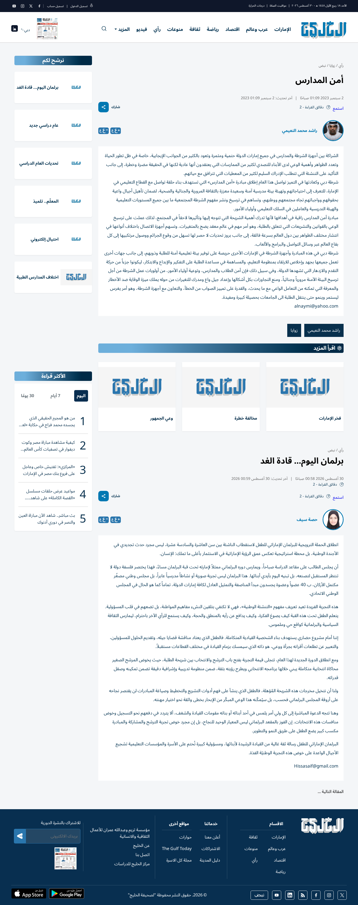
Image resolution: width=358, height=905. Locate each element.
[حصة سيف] (333, 519)
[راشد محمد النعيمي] (333, 130)
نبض (322, 65)
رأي (157, 29)
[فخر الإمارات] (305, 387)
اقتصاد (232, 29)
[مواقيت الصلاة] (14, 30)
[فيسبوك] (39, 6)
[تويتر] (31, 6)
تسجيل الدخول (79, 6)
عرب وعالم (257, 29)
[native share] (103, 107)
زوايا (332, 65)
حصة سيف (307, 520)
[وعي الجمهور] (137, 387)
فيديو (141, 29)
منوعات (175, 29)
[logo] (324, 30)
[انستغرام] (22, 6)
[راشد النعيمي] (333, 866)
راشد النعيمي (305, 866)
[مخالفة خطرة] (220, 387)
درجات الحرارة (256, 6)
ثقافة (194, 29)
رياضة (213, 29)
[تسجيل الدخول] (91, 6)
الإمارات (282, 29)
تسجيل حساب (55, 6)
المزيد (124, 29)
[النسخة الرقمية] (47, 29)
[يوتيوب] (14, 6)
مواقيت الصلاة (278, 6)
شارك (115, 107)
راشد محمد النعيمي (299, 130)
